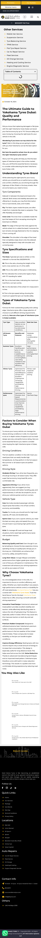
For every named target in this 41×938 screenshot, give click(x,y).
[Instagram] (32, 7)
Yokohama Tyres (30, 595)
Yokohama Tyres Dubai (20, 592)
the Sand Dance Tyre (24, 590)
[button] (31, 2)
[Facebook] (29, 7)
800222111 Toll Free (22, 23)
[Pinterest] (15, 787)
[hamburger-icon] (32, 17)
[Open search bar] (38, 17)
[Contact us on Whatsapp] (5, 933)
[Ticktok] (11, 787)
